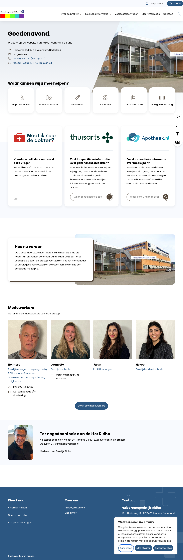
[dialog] (145, 535)
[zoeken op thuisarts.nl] (109, 197)
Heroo (140, 365)
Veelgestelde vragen (126, 14)
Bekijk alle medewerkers (91, 405)
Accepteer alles (163, 548)
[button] (177, 116)
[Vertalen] (177, 142)
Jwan (97, 365)
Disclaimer (71, 512)
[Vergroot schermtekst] (177, 125)
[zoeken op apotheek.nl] (165, 197)
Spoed (177, 3)
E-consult (105, 104)
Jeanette (57, 365)
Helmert (14, 365)
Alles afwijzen (143, 548)
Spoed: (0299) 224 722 (32, 63)
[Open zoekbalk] (179, 14)
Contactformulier (134, 104)
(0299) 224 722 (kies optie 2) (29, 58)
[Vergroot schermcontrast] (177, 133)
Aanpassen (126, 548)
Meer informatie (151, 14)
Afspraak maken (21, 104)
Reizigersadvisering (162, 104)
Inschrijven (77, 104)
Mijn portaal (156, 3)
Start (16, 198)
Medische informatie (96, 14)
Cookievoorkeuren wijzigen (21, 556)
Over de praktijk (70, 14)
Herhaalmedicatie (49, 104)
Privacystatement (75, 507)
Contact (168, 14)
